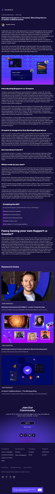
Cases (3, 460)
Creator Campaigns (6, 452)
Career (31, 455)
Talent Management (20, 455)
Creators (17, 452)
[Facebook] (33, 435)
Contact (44, 455)
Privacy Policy (4, 467)
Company (31, 452)
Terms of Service (27, 467)
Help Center (45, 452)
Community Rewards (7, 455)
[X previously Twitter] (25, 435)
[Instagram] (29, 435)
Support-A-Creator (6, 457)
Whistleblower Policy (16, 467)
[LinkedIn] (21, 435)
